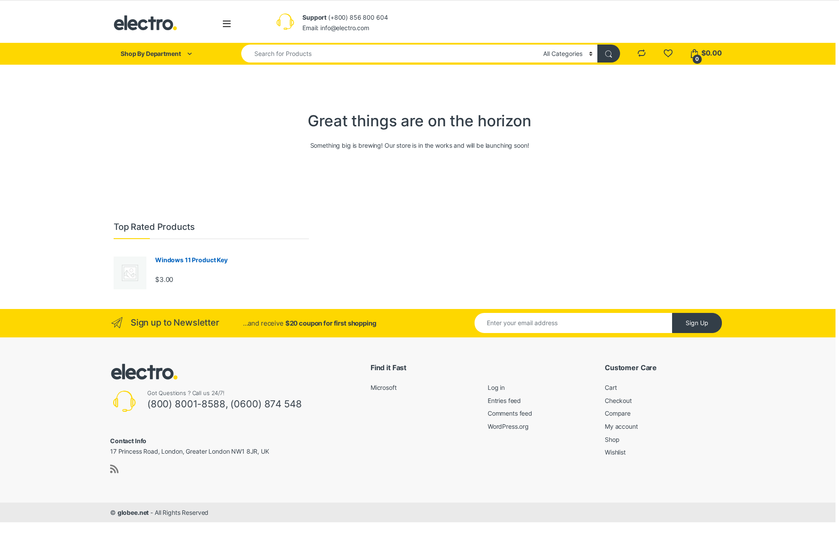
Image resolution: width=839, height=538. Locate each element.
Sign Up (697, 322)
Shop (612, 439)
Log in (496, 387)
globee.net (133, 512)
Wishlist (615, 452)
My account (621, 426)
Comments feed (510, 413)
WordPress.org (508, 426)
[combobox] (389, 53)
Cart (611, 387)
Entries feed (504, 400)
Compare (618, 413)
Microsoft (384, 387)
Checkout (618, 400)
